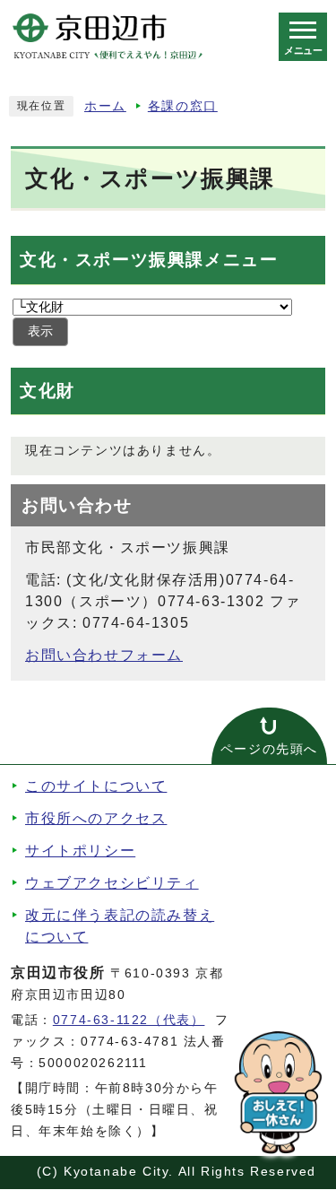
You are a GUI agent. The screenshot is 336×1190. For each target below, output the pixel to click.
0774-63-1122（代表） (129, 1020)
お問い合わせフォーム (104, 655)
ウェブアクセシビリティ (112, 882)
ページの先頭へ (269, 749)
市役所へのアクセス (96, 818)
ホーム (105, 106)
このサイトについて (96, 786)
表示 (40, 331)
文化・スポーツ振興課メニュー (149, 259)
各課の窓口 (183, 106)
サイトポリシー (80, 850)
